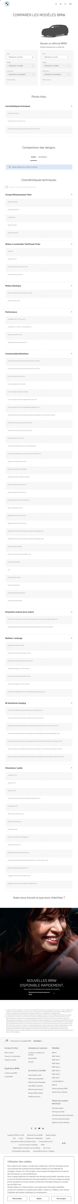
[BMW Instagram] (35, 1128)
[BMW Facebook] (31, 1128)
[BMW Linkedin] (43, 1128)
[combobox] (21, 57)
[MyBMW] (56, 4)
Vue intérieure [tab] (42, 157)
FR (65, 1143)
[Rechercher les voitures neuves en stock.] (39, 954)
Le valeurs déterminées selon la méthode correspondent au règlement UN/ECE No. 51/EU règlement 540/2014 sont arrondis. (39, 1015)
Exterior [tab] (33, 157)
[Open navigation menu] (70, 4)
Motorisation (10, 71)
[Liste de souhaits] (65, 4)
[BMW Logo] (7, 4)
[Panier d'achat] (61, 4)
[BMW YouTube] (39, 1128)
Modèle (9, 62)
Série (8, 53)
